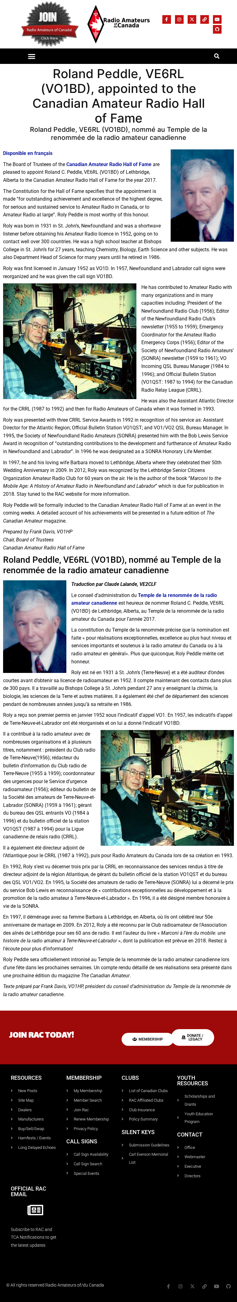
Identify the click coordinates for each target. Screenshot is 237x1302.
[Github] (217, 29)
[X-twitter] (192, 19)
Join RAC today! (41, 1036)
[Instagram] (179, 19)
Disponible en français (27, 153)
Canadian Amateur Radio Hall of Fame (109, 164)
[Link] (204, 19)
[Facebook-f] (166, 19)
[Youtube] (217, 19)
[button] (31, 56)
